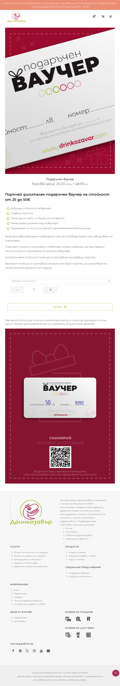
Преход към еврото (77, 538)
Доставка (19, 621)
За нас (69, 528)
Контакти (72, 531)
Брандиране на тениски (27, 559)
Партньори (20, 593)
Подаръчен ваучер (79, 573)
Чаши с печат (77, 559)
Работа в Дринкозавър (79, 535)
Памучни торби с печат (82, 556)
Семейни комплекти (80, 576)
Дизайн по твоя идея (26, 563)
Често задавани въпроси (28, 600)
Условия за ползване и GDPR (29, 604)
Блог (16, 590)
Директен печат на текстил (31, 566)
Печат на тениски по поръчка (31, 552)
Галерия (18, 597)
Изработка (20, 617)
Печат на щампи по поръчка (30, 556)
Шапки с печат (77, 552)
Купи (57, 307)
